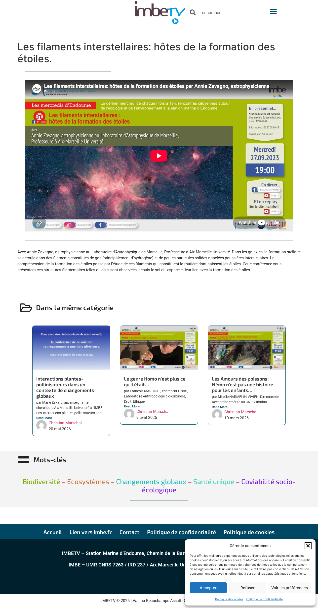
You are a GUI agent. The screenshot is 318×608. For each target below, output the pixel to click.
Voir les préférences (289, 587)
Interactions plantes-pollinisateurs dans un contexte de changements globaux (65, 387)
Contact (129, 532)
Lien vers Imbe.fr (91, 532)
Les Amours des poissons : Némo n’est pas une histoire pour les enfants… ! (242, 384)
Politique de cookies (229, 599)
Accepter (208, 587)
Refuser (247, 587)
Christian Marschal (65, 423)
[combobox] (220, 12)
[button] (308, 545)
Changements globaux (150, 481)
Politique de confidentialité (264, 599)
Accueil (52, 532)
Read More (44, 418)
